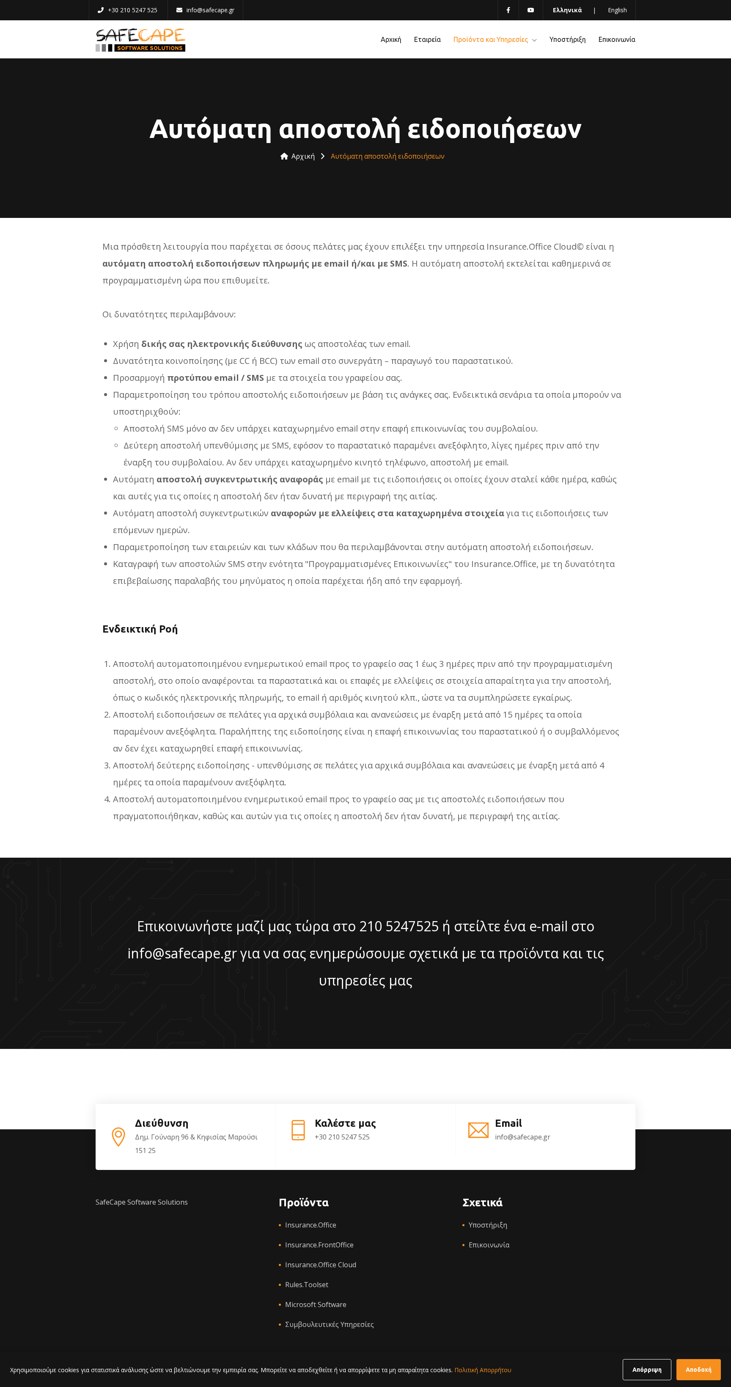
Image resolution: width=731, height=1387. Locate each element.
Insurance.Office (310, 1225)
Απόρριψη (647, 1369)
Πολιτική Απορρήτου (482, 1370)
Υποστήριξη (568, 39)
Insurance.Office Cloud (320, 1264)
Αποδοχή (699, 1369)
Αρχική (391, 39)
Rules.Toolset (306, 1284)
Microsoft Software (315, 1304)
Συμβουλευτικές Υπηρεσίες (329, 1324)
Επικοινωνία (617, 39)
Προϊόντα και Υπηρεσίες (490, 39)
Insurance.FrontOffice (319, 1244)
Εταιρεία (427, 39)
